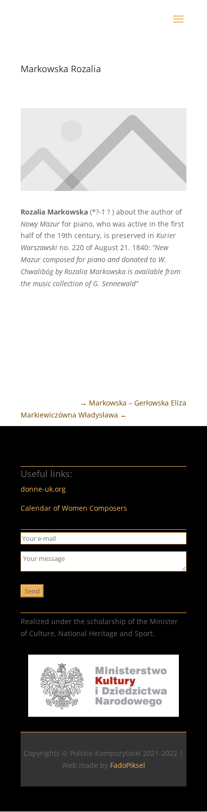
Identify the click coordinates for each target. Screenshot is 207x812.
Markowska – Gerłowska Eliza (133, 403)
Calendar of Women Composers (74, 508)
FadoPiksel (127, 765)
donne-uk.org (43, 489)
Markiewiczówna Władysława (74, 415)
